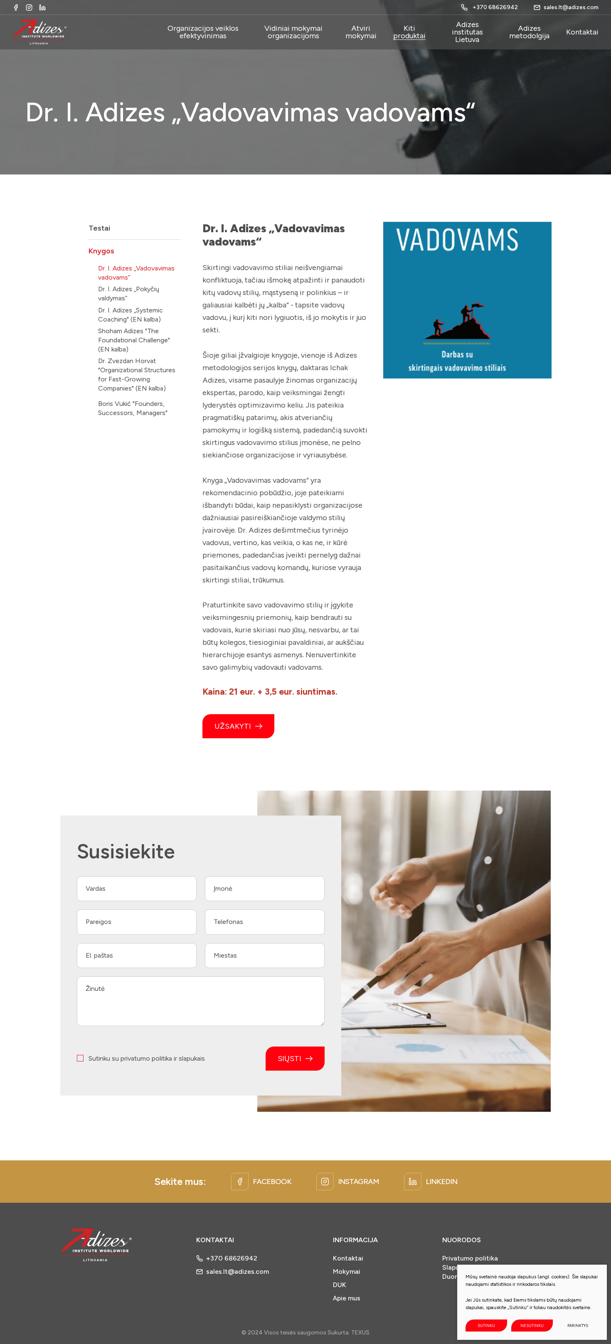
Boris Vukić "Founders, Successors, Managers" (133, 408)
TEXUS (360, 1332)
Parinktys (577, 1325)
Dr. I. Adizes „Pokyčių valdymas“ (128, 293)
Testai (99, 228)
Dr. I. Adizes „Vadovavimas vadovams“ (136, 272)
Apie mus (346, 1298)
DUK (339, 1285)
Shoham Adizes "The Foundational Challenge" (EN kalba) (134, 340)
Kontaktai (348, 1258)
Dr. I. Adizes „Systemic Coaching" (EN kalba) (130, 314)
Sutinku (486, 1325)
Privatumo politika (470, 1258)
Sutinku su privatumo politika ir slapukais (147, 1058)
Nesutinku (532, 1325)
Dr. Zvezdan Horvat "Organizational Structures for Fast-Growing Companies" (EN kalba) (136, 374)
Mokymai (346, 1271)
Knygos (101, 251)
